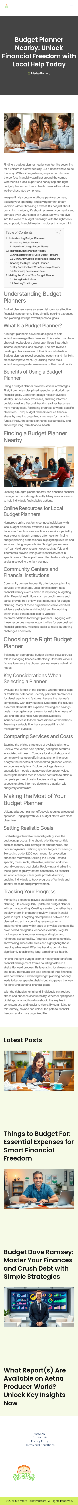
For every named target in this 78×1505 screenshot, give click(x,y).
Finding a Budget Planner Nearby (27, 250)
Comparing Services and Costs (29, 271)
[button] (71, 6)
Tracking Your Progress (25, 283)
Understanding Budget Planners (26, 238)
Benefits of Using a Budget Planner (31, 246)
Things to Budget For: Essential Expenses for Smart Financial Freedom (39, 1146)
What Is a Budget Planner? (26, 242)
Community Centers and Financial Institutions (37, 258)
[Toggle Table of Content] (56, 233)
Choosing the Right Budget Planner (29, 262)
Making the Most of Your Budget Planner (32, 275)
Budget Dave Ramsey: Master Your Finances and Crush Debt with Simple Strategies (39, 1264)
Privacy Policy (40, 1441)
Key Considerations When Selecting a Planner (36, 267)
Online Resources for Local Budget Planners (35, 254)
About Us (39, 1433)
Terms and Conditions (40, 1445)
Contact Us (40, 1437)
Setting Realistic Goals (24, 279)
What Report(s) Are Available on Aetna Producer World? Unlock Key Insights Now (35, 1387)
